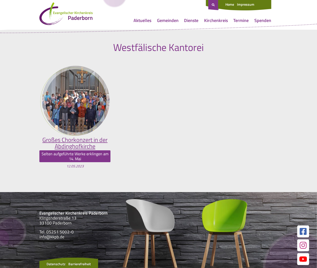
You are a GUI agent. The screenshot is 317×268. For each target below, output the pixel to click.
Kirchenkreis (216, 20)
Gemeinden (168, 20)
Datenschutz (56, 264)
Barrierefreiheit (79, 264)
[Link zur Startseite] (66, 14)
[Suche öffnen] (213, 5)
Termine (241, 20)
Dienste (191, 20)
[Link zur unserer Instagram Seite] (303, 245)
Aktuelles (142, 20)
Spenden (262, 20)
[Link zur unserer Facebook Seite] (303, 231)
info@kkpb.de (51, 237)
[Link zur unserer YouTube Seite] (303, 259)
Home (229, 4)
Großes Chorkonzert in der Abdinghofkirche (74, 143)
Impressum (245, 4)
